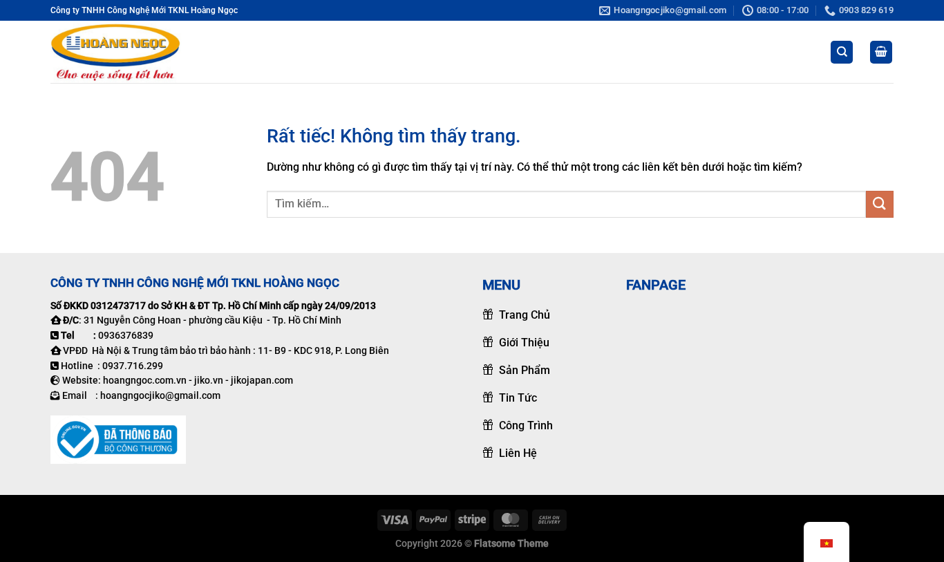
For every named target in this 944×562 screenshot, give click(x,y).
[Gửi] (880, 204)
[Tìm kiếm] (842, 52)
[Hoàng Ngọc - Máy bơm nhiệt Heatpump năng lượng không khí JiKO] (119, 52)
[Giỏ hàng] (881, 52)
